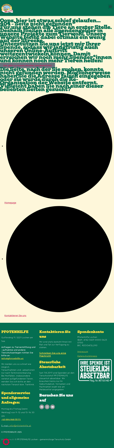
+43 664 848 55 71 (11, 420)
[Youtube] (52, 406)
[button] (110, 6)
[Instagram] (47, 406)
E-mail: (16, 426)
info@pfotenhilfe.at (12, 359)
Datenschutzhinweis (87, 356)
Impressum (82, 351)
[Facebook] (41, 406)
